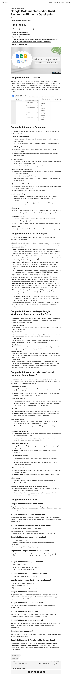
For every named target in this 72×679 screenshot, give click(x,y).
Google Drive (31, 190)
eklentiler (21, 298)
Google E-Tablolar (17, 332)
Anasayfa (13, 8)
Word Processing (15, 655)
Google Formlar (16, 345)
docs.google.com (19, 143)
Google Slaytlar (17, 338)
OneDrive (42, 405)
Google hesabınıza (19, 139)
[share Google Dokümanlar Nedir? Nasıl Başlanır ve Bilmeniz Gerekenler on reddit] (35, 672)
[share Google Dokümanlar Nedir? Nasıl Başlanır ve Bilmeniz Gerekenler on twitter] (29, 672)
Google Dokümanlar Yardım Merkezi (33, 229)
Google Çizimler (17, 351)
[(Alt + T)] (8, 2)
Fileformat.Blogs (21, 8)
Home (4, 2)
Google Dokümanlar (16, 81)
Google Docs (15, 658)
